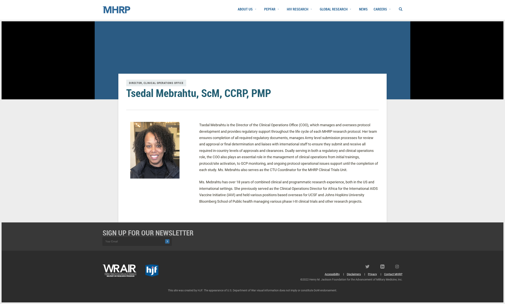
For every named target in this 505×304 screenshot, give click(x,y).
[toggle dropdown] (255, 9)
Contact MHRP (393, 274)
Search (400, 8)
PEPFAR (269, 9)
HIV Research (297, 9)
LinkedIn (383, 266)
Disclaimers (354, 274)
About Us (245, 9)
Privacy (372, 274)
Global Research (334, 9)
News (363, 9)
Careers (380, 9)
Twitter (368, 266)
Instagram (398, 266)
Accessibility (332, 274)
